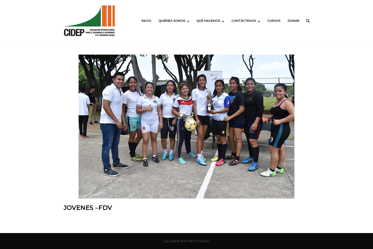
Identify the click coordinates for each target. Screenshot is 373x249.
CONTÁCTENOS (243, 21)
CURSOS (273, 21)
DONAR (293, 21)
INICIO (146, 21)
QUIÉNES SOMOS (171, 21)
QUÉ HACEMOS (208, 21)
